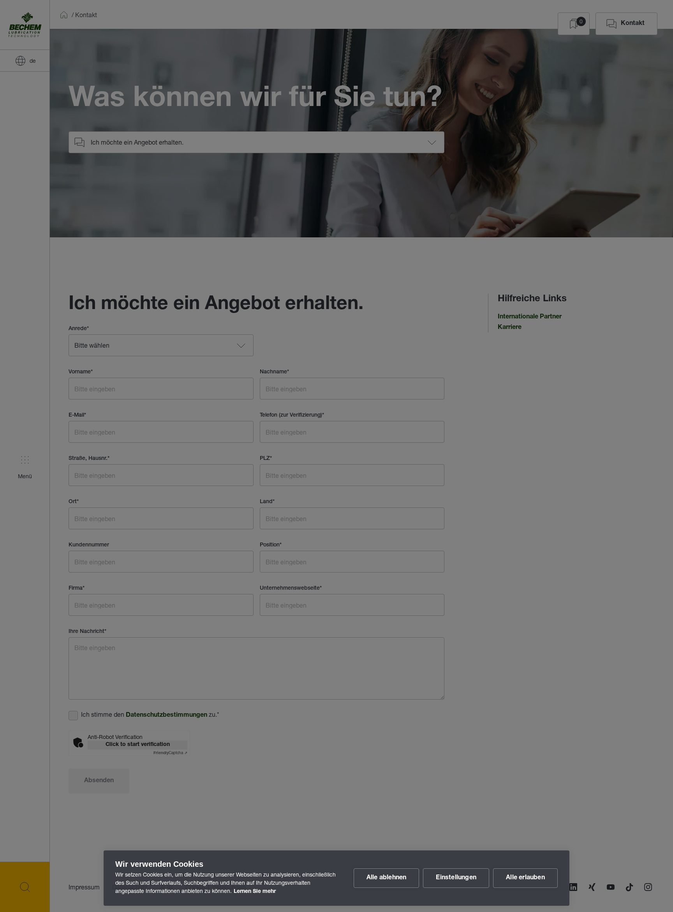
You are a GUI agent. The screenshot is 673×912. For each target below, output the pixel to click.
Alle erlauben (525, 878)
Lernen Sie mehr (255, 891)
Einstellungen (456, 878)
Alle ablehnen (386, 878)
